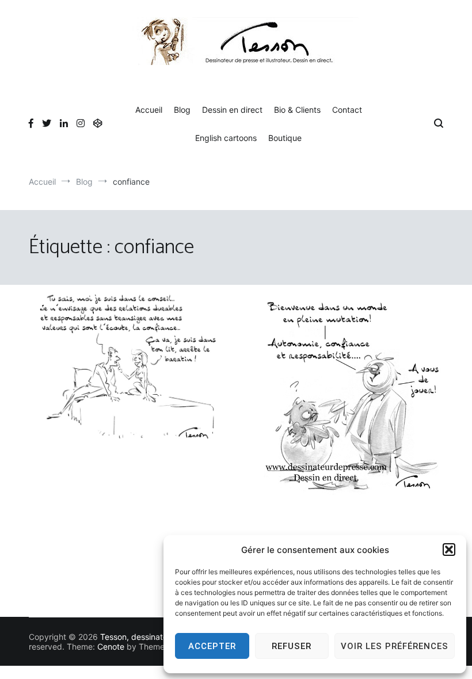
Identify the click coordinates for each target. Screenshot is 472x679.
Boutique (285, 138)
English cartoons (226, 138)
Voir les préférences (394, 646)
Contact (347, 110)
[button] (449, 549)
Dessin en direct (232, 110)
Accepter (212, 646)
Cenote (110, 646)
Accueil (148, 110)
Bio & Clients (297, 110)
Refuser (291, 646)
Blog (182, 110)
